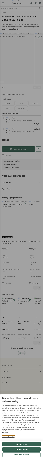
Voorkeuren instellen (21, 455)
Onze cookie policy (8, 437)
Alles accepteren (21, 444)
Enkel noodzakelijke (21, 449)
